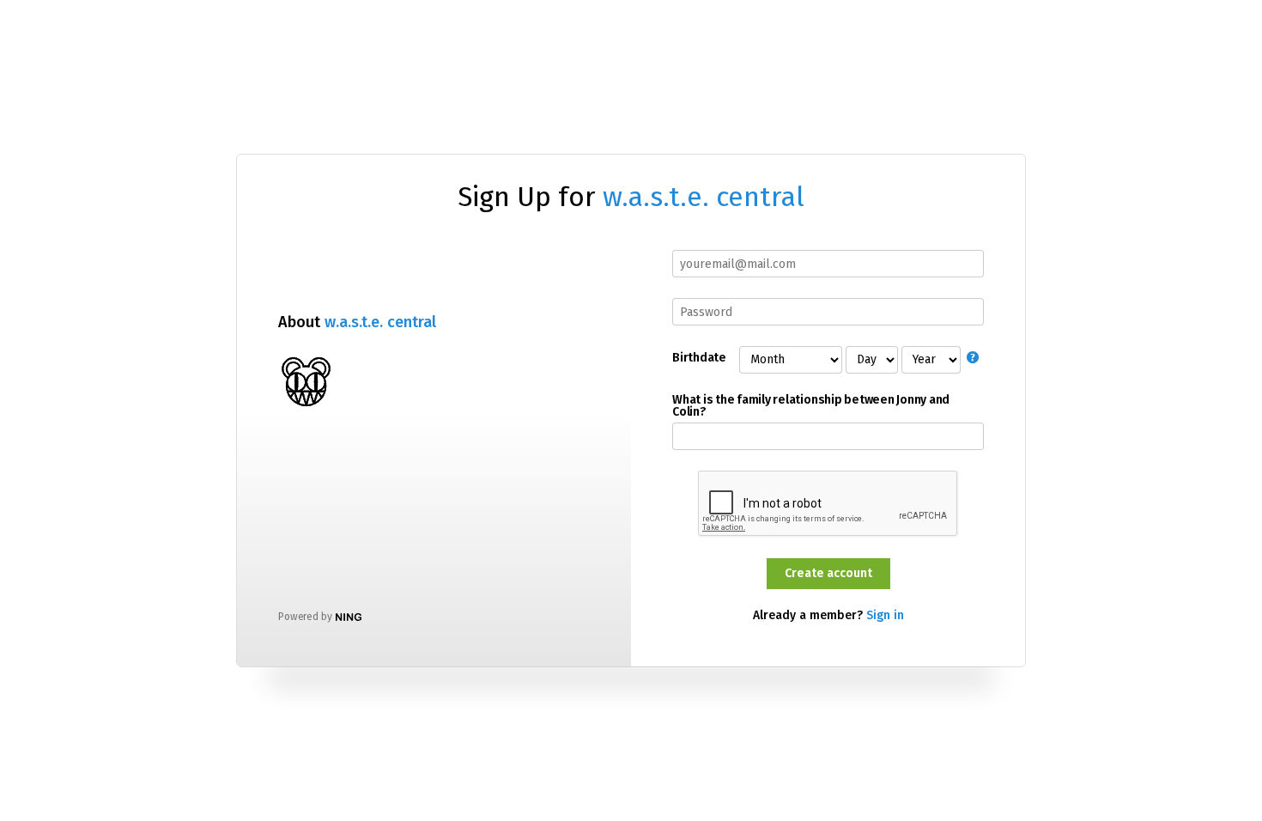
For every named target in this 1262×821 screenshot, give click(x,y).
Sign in (885, 615)
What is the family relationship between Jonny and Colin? (811, 406)
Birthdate (698, 358)
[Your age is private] (975, 359)
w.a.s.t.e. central (703, 196)
